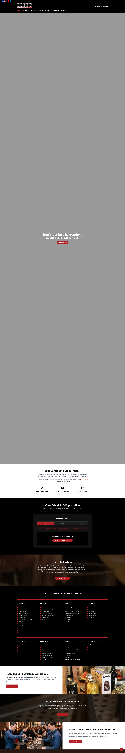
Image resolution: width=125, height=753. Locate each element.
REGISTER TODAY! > (62, 578)
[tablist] (62, 523)
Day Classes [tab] (45, 523)
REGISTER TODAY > (62, 242)
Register (33, 10)
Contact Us (64, 10)
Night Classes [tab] (62, 523)
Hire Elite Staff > (75, 741)
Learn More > (12, 686)
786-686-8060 (104, 7)
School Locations (120, 1)
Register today (84, 479)
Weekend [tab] (80, 523)
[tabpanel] (62, 538)
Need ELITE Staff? (55, 10)
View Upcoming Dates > (62, 540)
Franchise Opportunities (112, 1)
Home (18, 10)
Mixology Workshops (43, 10)
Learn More (62, 714)
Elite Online (105, 1)
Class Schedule (25, 10)
